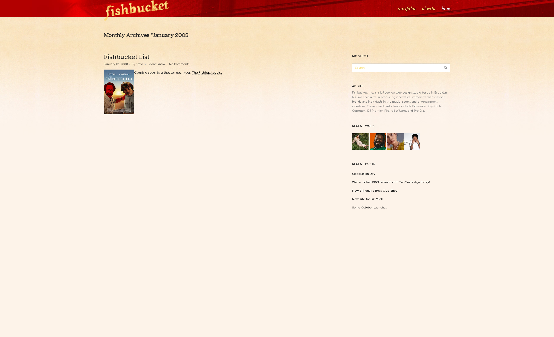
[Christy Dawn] (360, 141)
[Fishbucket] (138, 8)
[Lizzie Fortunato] (395, 141)
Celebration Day (363, 173)
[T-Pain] (378, 141)
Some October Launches (369, 207)
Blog (445, 8)
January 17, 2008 (116, 64)
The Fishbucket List (207, 72)
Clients (428, 8)
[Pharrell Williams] (412, 141)
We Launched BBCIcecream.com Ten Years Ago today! (391, 182)
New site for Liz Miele (368, 199)
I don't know (156, 64)
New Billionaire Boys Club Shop (375, 190)
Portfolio (406, 8)
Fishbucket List (127, 56)
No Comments (179, 64)
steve (140, 64)
